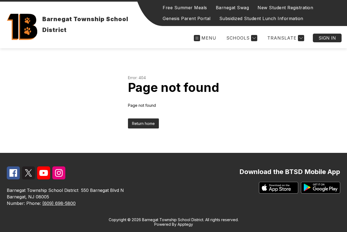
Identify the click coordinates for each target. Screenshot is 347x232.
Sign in (327, 38)
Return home (143, 123)
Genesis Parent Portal (187, 18)
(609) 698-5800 (59, 203)
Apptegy (185, 224)
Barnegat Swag (232, 7)
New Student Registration (285, 7)
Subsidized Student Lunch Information (261, 18)
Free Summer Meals (185, 7)
